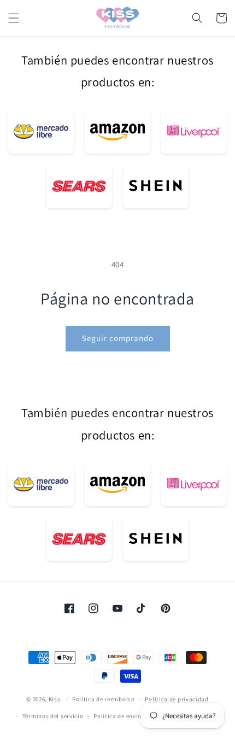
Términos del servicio (53, 716)
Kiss (55, 699)
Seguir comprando (118, 338)
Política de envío (117, 716)
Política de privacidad (176, 699)
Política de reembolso (103, 699)
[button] (14, 18)
